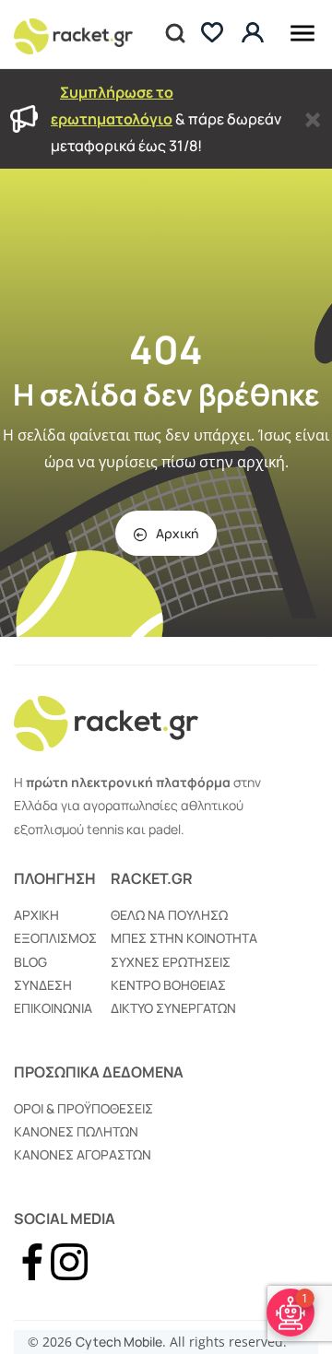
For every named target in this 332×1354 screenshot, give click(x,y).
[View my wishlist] (212, 34)
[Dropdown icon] (302, 30)
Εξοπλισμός (55, 938)
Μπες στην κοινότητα (184, 938)
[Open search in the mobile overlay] (173, 34)
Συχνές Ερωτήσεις (171, 962)
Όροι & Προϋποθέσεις (83, 1108)
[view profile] (255, 33)
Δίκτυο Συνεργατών (173, 1008)
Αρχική (177, 533)
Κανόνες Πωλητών (76, 1131)
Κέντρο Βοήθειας (168, 985)
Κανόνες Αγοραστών (82, 1154)
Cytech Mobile (119, 1341)
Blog (30, 962)
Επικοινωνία (53, 1008)
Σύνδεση (43, 985)
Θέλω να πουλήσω (169, 915)
